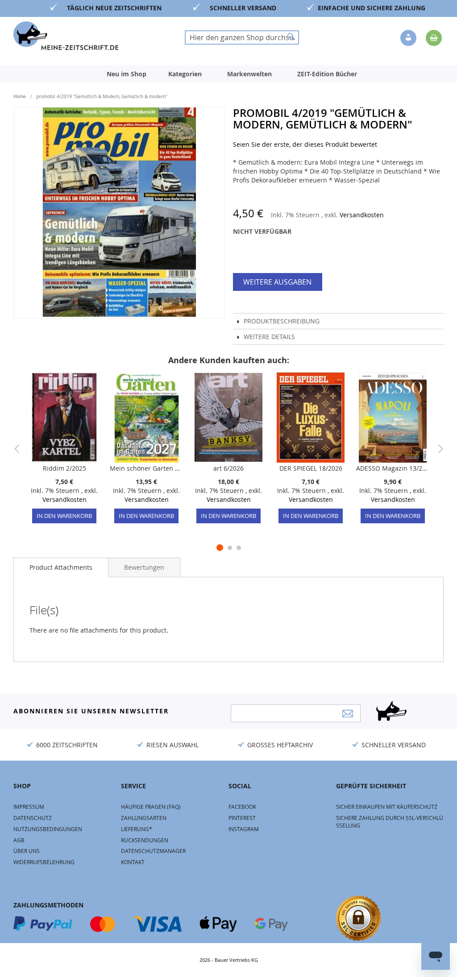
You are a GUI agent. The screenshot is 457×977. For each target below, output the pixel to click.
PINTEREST (242, 817)
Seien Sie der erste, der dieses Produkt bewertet (305, 144)
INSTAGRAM (243, 828)
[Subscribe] (347, 713)
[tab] (60, 567)
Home (19, 96)
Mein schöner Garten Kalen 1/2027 (146, 468)
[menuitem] (126, 74)
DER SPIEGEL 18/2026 (310, 468)
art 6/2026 (228, 468)
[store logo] (65, 35)
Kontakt (133, 861)
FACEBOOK (242, 806)
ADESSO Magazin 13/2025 (392, 468)
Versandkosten (362, 215)
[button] (409, 38)
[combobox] (242, 37)
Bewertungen (144, 567)
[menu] (228, 74)
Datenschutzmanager (153, 850)
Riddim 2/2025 (64, 468)
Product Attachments (60, 567)
